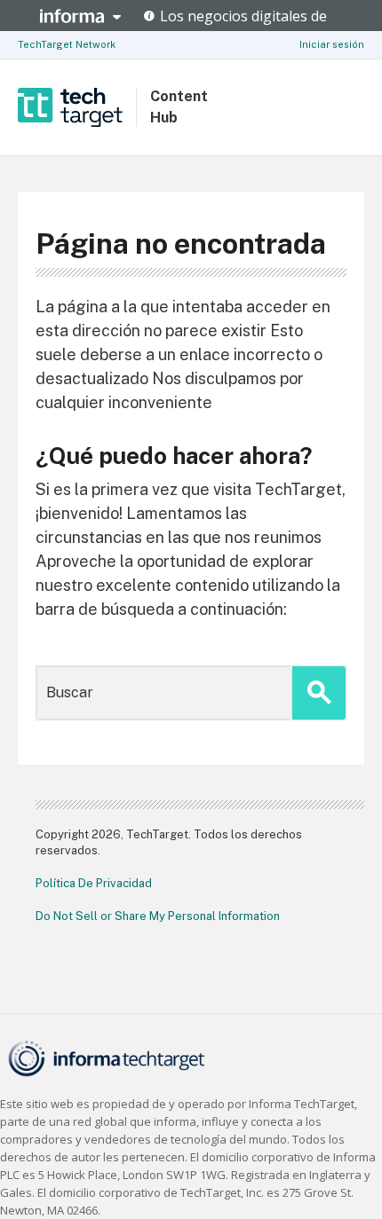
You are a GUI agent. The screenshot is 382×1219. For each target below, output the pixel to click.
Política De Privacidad (94, 883)
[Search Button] (319, 693)
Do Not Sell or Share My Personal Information (158, 916)
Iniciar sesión (331, 44)
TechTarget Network (66, 44)
